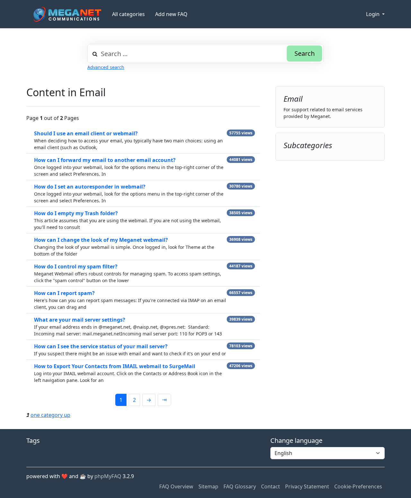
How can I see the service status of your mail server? (101, 346)
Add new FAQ (171, 14)
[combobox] (205, 53)
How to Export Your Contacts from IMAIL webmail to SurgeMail (114, 366)
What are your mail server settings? (79, 319)
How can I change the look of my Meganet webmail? (101, 239)
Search (304, 53)
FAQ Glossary (239, 486)
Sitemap (208, 486)
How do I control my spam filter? (76, 266)
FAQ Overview (176, 486)
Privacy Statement (307, 486)
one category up (50, 414)
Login (373, 14)
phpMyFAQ (107, 476)
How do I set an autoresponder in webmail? (89, 186)
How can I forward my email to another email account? (105, 160)
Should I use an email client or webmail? (86, 133)
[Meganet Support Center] (66, 14)
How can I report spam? (64, 293)
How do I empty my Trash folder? (76, 213)
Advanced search (105, 67)
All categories (128, 14)
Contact (270, 486)
